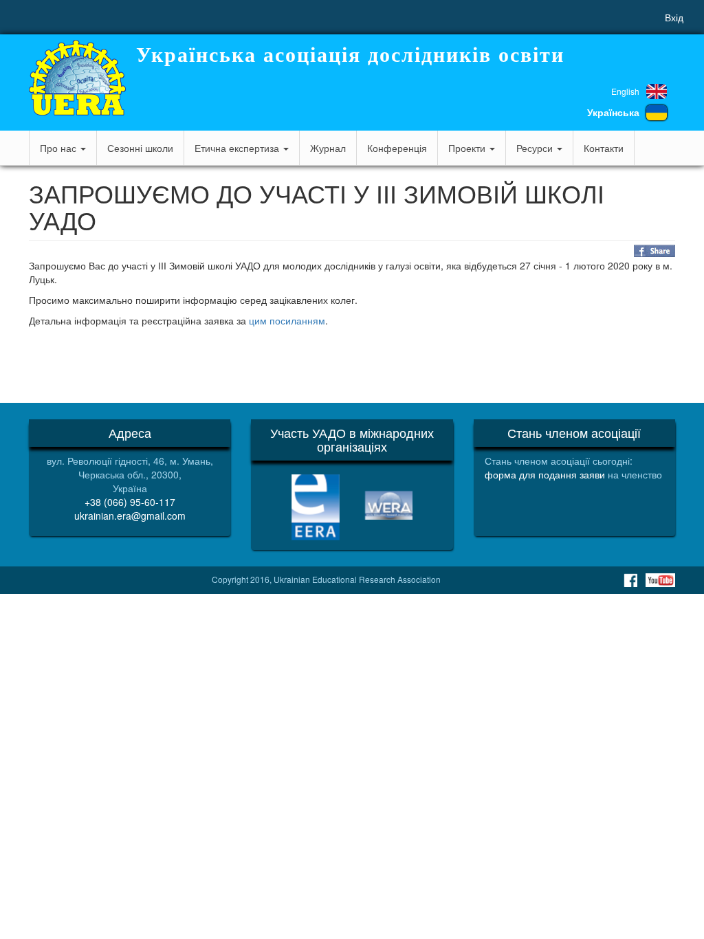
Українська (613, 112)
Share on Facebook (654, 251)
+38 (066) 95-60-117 (130, 502)
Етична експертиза (238, 148)
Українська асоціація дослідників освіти (350, 54)
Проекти (468, 148)
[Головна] (77, 77)
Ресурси (536, 148)
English (625, 91)
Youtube (660, 580)
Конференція (397, 148)
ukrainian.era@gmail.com (130, 515)
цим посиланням (287, 320)
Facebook (630, 580)
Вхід (674, 17)
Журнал (328, 148)
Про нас (59, 148)
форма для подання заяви (545, 474)
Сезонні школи (140, 148)
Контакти (604, 148)
